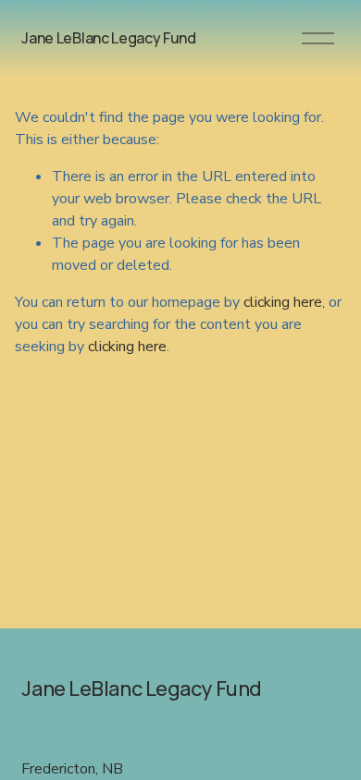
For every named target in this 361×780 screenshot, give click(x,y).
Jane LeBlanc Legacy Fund (108, 38)
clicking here (282, 302)
